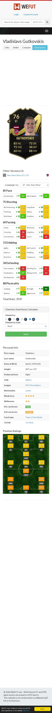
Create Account (31, 14)
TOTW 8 (29, 422)
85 (46, 196)
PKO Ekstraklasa (33, 385)
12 (41, 227)
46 (46, 236)
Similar (16, 47)
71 (10, 437)
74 (46, 227)
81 (23, 216)
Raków (28, 380)
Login (16, 14)
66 (23, 227)
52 (10, 487)
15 (46, 268)
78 (23, 207)
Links (7, 47)
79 (23, 288)
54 (10, 479)
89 (23, 273)
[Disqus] (26, 594)
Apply (26, 334)
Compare (26, 47)
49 (23, 236)
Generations (40, 47)
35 (23, 277)
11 (18, 216)
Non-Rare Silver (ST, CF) (18, 175)
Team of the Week (33, 417)
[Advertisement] (26, 78)
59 (46, 257)
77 (46, 211)
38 (23, 232)
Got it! (42, 709)
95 (46, 288)
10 (18, 207)
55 (26, 470)
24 (18, 273)
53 (26, 487)
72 (46, 252)
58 (46, 232)
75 (46, 207)
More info (26, 710)
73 (23, 211)
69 (23, 257)
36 (23, 268)
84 (23, 196)
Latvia (28, 390)
